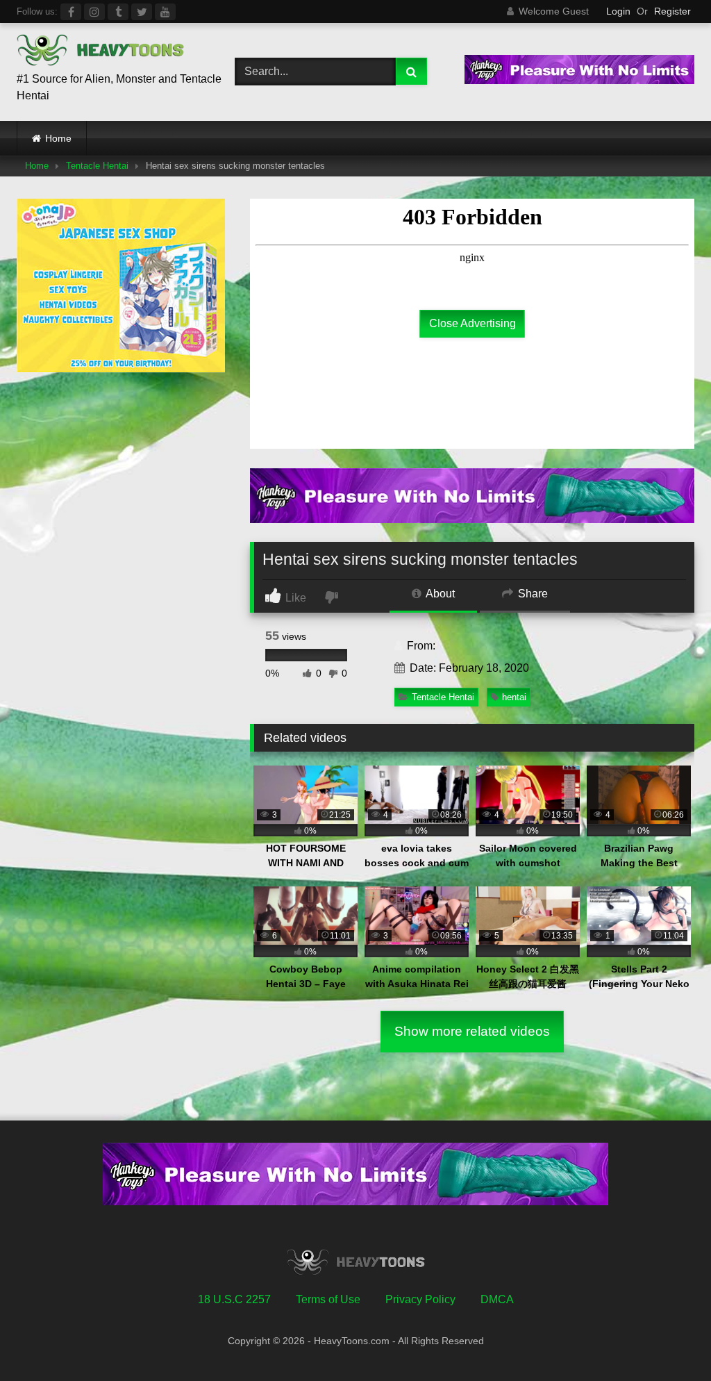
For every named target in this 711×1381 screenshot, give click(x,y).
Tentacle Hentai (97, 165)
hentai (514, 697)
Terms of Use (328, 1299)
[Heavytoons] (110, 52)
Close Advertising (472, 323)
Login (618, 11)
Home (58, 138)
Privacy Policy (420, 1299)
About (439, 593)
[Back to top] (668, 1339)
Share (531, 593)
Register (672, 11)
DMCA (497, 1299)
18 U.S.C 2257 (234, 1299)
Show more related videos (472, 1031)
